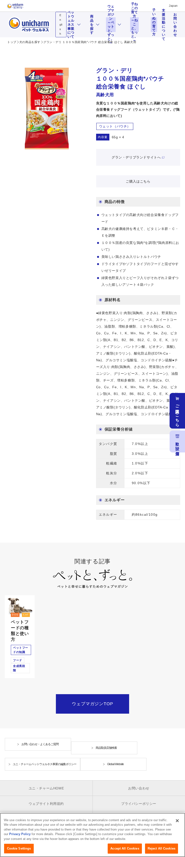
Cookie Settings (19, 848)
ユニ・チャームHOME (46, 788)
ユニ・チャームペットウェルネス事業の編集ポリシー (44, 764)
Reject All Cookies (161, 848)
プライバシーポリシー (138, 804)
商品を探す (91, 24)
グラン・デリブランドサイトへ (136, 157)
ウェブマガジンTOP (92, 703)
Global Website (115, 764)
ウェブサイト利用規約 (46, 804)
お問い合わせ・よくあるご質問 (40, 744)
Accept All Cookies (124, 848)
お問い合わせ (175, 24)
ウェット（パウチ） (115, 126)
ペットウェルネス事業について (70, 24)
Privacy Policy (20, 834)
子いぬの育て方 (154, 24)
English (60, 24)
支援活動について (163, 24)
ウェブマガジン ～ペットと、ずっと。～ (111, 24)
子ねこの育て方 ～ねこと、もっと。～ (135, 24)
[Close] (177, 820)
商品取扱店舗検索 (106, 747)
